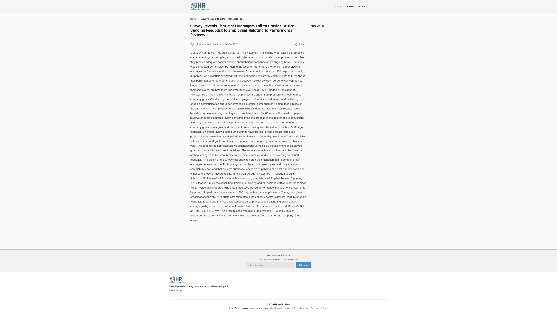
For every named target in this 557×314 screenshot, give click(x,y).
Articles (362, 6)
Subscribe (304, 265)
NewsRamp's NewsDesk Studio (272, 308)
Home (338, 6)
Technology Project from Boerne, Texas (311, 308)
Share (302, 44)
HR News (350, 6)
